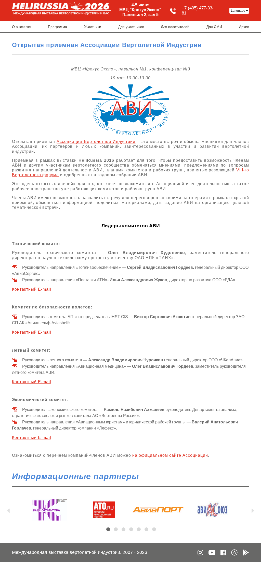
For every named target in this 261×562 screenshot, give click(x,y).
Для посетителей (175, 27)
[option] (49, 510)
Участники (92, 27)
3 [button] (123, 529)
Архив (244, 27)
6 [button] (146, 529)
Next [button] (252, 509)
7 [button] (154, 529)
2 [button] (116, 529)
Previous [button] (8, 509)
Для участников (131, 27)
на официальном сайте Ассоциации (170, 455)
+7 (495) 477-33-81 (198, 11)
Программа (57, 27)
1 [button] (108, 529)
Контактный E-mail (31, 289)
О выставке (21, 27)
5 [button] (139, 529)
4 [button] (131, 529)
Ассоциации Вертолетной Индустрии (96, 141)
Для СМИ (214, 27)
